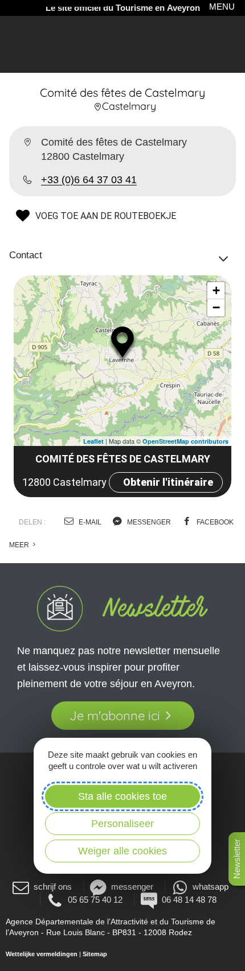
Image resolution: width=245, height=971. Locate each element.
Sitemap (95, 954)
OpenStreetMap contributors (185, 441)
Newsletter (237, 859)
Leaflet (93, 441)
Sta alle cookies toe (122, 796)
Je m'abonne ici (115, 716)
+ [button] (216, 290)
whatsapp (210, 886)
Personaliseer (122, 823)
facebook (214, 522)
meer (20, 545)
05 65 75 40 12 (95, 899)
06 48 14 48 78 (189, 899)
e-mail (89, 522)
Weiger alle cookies (122, 851)
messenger (148, 522)
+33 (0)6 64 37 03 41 (89, 179)
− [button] (216, 307)
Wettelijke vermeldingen (41, 954)
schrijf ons (53, 886)
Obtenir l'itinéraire (168, 482)
